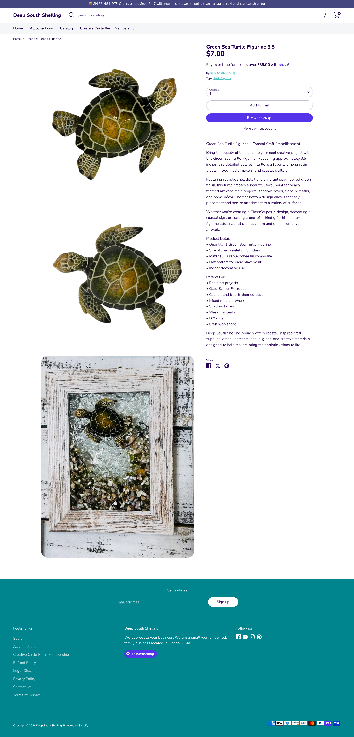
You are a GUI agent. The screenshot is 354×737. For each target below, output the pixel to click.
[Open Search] (71, 15)
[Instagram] (252, 636)
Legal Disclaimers (28, 670)
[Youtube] (245, 636)
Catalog (66, 28)
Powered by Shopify (75, 725)
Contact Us (22, 686)
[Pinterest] (259, 636)
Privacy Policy (24, 678)
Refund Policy (24, 662)
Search (18, 638)
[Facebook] (238, 636)
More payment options (259, 128)
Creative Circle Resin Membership (107, 28)
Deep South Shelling (37, 15)
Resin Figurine (222, 78)
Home (18, 28)
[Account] (326, 15)
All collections (41, 28)
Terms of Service (27, 695)
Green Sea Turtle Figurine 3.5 (43, 39)
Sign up (223, 601)
